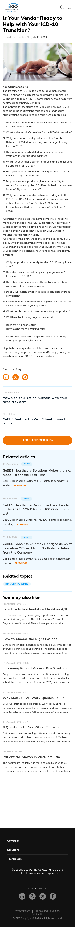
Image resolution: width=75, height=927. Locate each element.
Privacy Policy (22, 911)
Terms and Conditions (48, 911)
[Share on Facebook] (25, 377)
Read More (20, 485)
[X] (42, 896)
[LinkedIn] (22, 896)
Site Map (37, 914)
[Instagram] (32, 896)
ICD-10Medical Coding (16, 584)
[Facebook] (53, 896)
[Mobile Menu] (69, 7)
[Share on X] (15, 377)
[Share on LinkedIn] (6, 377)
